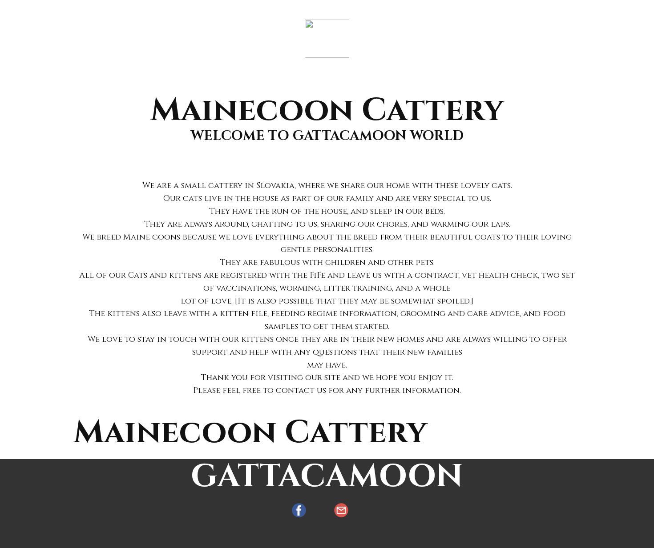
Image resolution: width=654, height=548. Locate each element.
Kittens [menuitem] (305, 10)
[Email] (341, 510)
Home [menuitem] (248, 10)
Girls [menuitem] (407, 10)
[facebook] (299, 510)
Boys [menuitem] (360, 10)
